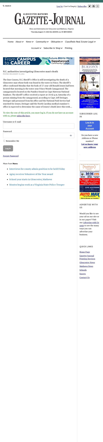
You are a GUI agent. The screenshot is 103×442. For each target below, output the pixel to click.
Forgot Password (10, 156)
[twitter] (89, 6)
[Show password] (70, 135)
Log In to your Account (90, 125)
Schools (83, 270)
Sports (83, 273)
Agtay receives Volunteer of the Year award (31, 174)
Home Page (85, 252)
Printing (68, 48)
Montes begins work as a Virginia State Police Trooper (36, 184)
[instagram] (97, 6)
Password (7, 131)
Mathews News (86, 266)
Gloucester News (87, 262)
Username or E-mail (12, 121)
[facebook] (93, 6)
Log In (60, 6)
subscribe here (23, 115)
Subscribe (82, 6)
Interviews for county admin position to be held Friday (37, 168)
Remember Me (12, 140)
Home (10, 41)
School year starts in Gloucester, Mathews (30, 179)
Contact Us (85, 277)
